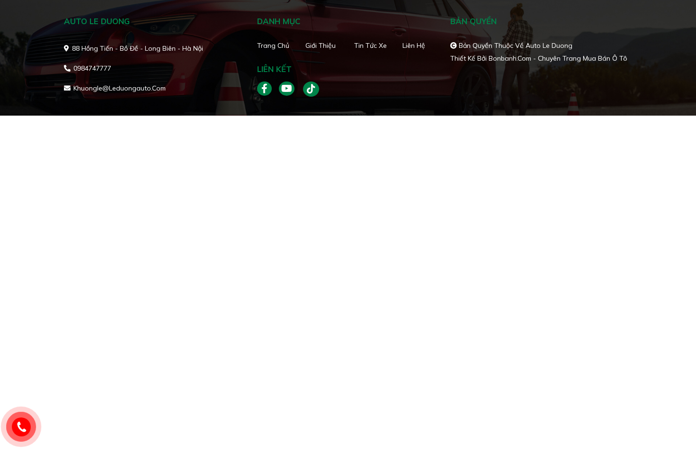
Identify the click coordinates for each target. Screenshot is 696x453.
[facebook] (268, 89)
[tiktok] (307, 89)
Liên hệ (413, 45)
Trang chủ (273, 45)
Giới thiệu (320, 45)
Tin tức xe (370, 45)
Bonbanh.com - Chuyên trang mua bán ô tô (558, 58)
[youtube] (287, 89)
